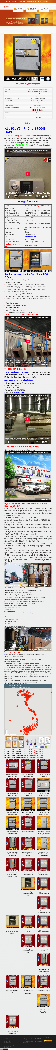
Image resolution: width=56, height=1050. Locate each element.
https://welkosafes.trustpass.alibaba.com (15, 615)
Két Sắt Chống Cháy (8, 1043)
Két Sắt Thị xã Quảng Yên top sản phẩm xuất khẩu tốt (28, 893)
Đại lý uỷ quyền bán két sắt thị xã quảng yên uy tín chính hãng (44, 1011)
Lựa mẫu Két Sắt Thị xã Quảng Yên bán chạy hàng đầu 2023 (12, 931)
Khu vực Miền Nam (38, 1041)
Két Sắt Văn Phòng (27, 1039)
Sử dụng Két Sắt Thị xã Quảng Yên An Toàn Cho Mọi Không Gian (12, 853)
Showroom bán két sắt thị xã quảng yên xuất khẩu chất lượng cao (12, 1031)
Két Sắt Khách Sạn (7, 1042)
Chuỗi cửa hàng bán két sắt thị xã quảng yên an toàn (28, 950)
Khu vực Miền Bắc (38, 1038)
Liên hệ (7, 4)
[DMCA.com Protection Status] (4, 1049)
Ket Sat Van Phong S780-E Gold (33, 757)
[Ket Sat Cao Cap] (40, 574)
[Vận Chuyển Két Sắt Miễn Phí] (16, 639)
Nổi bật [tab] (11, 123)
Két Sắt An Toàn (7, 1041)
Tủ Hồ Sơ (6, 1038)
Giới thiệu (14, 1)
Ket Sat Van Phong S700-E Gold (33, 755)
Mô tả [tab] (44, 123)
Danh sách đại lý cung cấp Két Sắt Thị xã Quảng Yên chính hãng (44, 833)
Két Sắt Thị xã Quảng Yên (28, 831)
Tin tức (39, 1)
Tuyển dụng (45, 1)
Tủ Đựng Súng (7, 1039)
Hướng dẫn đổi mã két (31, 1)
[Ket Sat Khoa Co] (40, 260)
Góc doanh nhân (22, 1)
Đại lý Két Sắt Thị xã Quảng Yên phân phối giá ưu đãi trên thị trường (43, 853)
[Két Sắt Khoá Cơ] (16, 260)
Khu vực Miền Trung (39, 1040)
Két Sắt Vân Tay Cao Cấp (9, 1045)
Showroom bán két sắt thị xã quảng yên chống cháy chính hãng (28, 853)
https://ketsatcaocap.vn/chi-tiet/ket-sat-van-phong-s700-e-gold (16, 448)
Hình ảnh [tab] (28, 123)
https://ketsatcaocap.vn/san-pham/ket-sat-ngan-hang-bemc (20, 613)
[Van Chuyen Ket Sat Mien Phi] (40, 639)
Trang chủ (8, 1)
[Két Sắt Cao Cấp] (16, 574)
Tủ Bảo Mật (26, 1042)
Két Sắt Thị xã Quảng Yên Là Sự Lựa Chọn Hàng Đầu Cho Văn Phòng (12, 874)
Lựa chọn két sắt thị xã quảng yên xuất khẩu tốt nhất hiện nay (28, 992)
